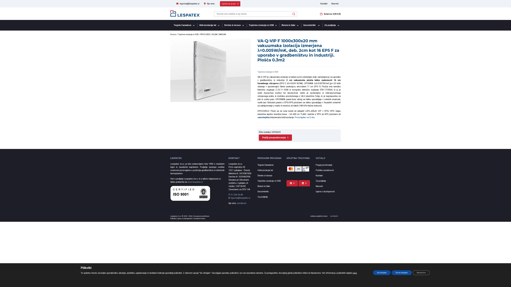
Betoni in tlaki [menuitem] (288, 25)
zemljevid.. (242, 203)
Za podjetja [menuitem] (330, 25)
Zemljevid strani (199, 219)
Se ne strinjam (402, 273)
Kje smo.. (211, 3)
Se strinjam (382, 273)
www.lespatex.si (195, 182)
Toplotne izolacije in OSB (188, 34)
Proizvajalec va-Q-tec (305, 117)
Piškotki (173, 219)
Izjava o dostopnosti (184, 219)
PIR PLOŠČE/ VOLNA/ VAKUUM (213, 34)
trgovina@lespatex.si (189, 3)
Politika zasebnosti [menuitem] (325, 170)
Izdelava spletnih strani (318, 216)
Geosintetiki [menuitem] (309, 25)
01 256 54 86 (237, 194)
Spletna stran (229, 4)
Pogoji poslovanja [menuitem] (324, 165)
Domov (173, 34)
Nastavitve (421, 273)
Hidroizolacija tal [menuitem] (207, 25)
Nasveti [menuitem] (335, 3)
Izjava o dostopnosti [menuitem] (325, 191)
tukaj (355, 273)
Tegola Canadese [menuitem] (182, 25)
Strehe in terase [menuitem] (232, 25)
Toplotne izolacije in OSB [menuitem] (261, 25)
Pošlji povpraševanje (274, 137)
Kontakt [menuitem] (323, 3)
